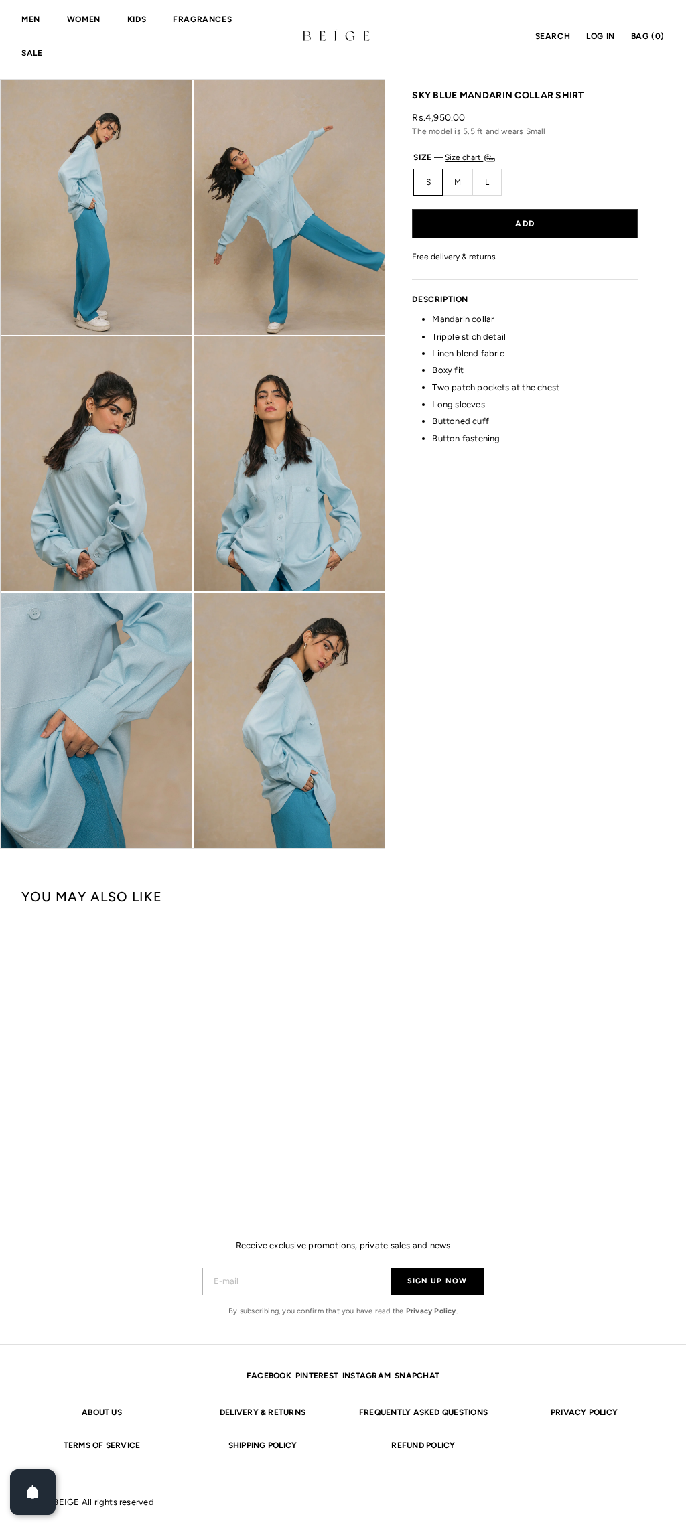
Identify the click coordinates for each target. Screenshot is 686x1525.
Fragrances (202, 19)
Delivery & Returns (262, 1412)
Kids (136, 19)
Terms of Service (102, 1445)
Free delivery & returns (454, 256)
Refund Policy (423, 1445)
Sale (31, 53)
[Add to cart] (525, 223)
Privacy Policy (431, 1311)
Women (83, 19)
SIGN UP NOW (437, 1281)
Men (30, 19)
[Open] (33, 1492)
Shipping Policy (262, 1445)
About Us (102, 1412)
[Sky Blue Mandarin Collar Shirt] (75, 1049)
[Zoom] (96, 207)
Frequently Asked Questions (423, 1412)
